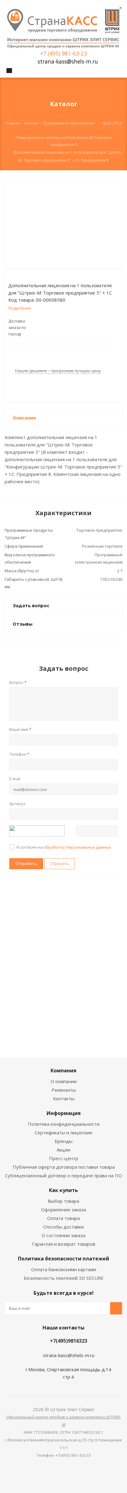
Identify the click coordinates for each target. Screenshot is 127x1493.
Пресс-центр (63, 1158)
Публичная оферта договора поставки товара (64, 1167)
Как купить (63, 1190)
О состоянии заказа (63, 1235)
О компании (64, 1081)
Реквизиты (63, 1090)
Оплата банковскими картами (63, 1269)
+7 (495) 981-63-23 (63, 53)
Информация (64, 1113)
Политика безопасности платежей (63, 1258)
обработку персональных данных (77, 847)
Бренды (63, 1141)
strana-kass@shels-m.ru (68, 61)
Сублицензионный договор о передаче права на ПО (63, 1175)
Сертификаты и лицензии (63, 1132)
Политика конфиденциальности (64, 1124)
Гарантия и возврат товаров (63, 1244)
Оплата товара (63, 1218)
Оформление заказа (63, 1209)
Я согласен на (63, 847)
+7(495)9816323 (68, 1340)
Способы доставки (63, 1227)
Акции (63, 1150)
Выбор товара (63, 1201)
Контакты (63, 1098)
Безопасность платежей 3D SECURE (64, 1278)
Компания (63, 1070)
